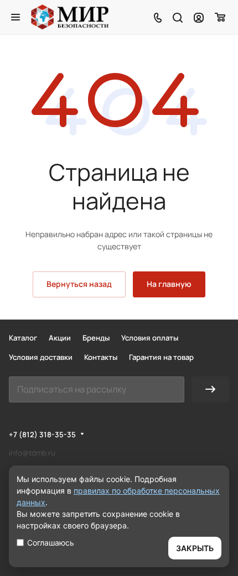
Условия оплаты (149, 338)
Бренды (96, 338)
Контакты (100, 357)
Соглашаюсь (50, 542)
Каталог (23, 338)
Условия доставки (41, 357)
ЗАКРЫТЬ (195, 548)
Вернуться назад (79, 284)
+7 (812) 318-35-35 (42, 434)
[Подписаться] (210, 389)
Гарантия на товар (161, 357)
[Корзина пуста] (220, 17)
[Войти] (199, 17)
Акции (60, 338)
